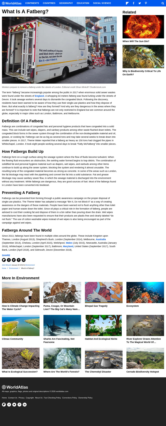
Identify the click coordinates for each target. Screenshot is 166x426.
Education (83, 3)
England (39, 96)
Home (4, 398)
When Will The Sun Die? (136, 41)
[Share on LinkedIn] (24, 260)
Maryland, (68, 246)
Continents (32, 3)
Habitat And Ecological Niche (101, 339)
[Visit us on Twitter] (14, 405)
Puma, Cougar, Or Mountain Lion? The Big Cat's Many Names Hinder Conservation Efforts (61, 309)
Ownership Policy (85, 398)
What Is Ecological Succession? (20, 371)
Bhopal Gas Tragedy (96, 306)
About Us (39, 398)
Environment (30, 265)
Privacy (22, 398)
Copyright (30, 398)
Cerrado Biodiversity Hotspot (142, 371)
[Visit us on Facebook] (9, 405)
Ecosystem (132, 306)
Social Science (102, 3)
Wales (69, 243)
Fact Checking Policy (52, 398)
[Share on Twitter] (14, 260)
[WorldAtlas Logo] (12, 3)
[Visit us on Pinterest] (19, 405)
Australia (101, 239)
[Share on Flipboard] (4, 260)
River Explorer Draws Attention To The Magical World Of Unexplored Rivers (143, 342)
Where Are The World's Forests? (61, 371)
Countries (49, 3)
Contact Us (12, 398)
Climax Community (12, 339)
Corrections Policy (69, 398)
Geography (66, 3)
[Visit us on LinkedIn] (25, 405)
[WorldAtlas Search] (162, 3)
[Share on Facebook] (9, 260)
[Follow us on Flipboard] (4, 405)
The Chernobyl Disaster (98, 371)
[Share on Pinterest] (19, 260)
